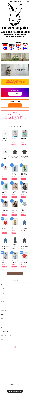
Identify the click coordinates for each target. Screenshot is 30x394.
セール (2, 327)
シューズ (3, 306)
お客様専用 (3, 340)
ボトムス (3, 293)
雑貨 (2, 318)
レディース (3, 323)
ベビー (2, 284)
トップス (3, 289)
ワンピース (3, 297)
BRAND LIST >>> (5, 331)
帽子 (2, 314)
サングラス (3, 310)
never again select (6, 335)
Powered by (13, 387)
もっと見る (15, 273)
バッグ (2, 301)
